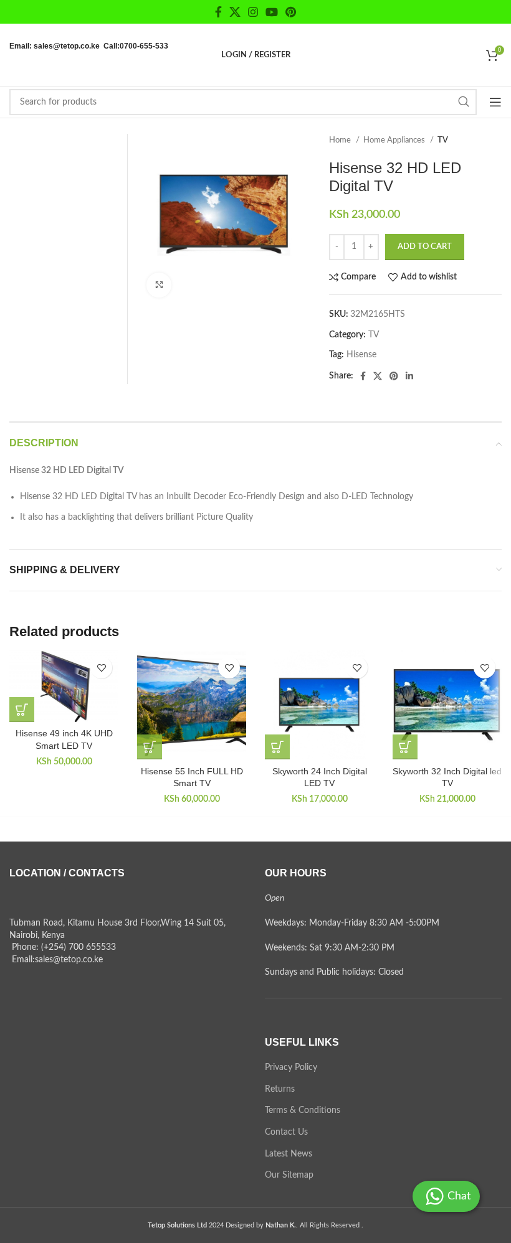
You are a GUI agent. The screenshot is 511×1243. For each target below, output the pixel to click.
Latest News (288, 1154)
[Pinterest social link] (291, 11)
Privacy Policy (291, 1067)
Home (341, 140)
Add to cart (425, 247)
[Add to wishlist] (101, 667)
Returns (280, 1089)
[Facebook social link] (218, 11)
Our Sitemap (289, 1175)
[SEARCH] (464, 102)
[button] (21, 709)
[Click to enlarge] (158, 285)
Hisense (361, 354)
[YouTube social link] (272, 11)
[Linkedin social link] (409, 376)
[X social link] (235, 11)
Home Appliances (395, 140)
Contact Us (286, 1132)
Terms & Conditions (302, 1110)
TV (442, 140)
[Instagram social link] (253, 11)
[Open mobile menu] (495, 102)
